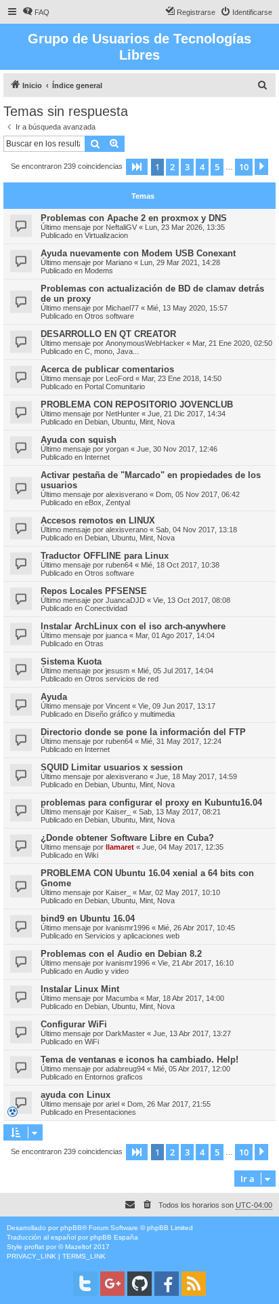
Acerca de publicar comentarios (107, 369)
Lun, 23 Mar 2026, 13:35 (185, 227)
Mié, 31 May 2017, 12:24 (181, 741)
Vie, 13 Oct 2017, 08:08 (191, 600)
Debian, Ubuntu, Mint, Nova (130, 422)
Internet (97, 457)
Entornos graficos (114, 1077)
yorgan (117, 449)
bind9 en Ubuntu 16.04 (88, 918)
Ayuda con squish (78, 440)
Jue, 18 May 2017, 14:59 (196, 776)
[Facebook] (166, 1283)
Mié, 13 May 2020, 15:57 (187, 308)
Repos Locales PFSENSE (94, 591)
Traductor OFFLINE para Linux (105, 556)
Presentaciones (110, 1112)
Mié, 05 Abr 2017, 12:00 (191, 1069)
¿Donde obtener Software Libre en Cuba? (127, 838)
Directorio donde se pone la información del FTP (143, 732)
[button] (137, 167)
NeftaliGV (121, 227)
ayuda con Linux (75, 1095)
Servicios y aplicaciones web (132, 936)
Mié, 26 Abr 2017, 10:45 (196, 928)
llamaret (120, 847)
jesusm (117, 671)
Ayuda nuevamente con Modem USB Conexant (138, 253)
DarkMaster (125, 1033)
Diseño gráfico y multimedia (130, 714)
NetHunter (123, 414)
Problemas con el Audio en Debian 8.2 (121, 954)
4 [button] (202, 167)
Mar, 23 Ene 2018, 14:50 (181, 378)
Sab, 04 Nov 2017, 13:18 (196, 530)
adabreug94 (125, 1069)
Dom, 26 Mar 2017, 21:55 (169, 1104)
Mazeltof (78, 1246)
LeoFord (119, 378)
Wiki (91, 855)
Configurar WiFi (74, 1024)
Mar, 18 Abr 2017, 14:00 (185, 998)
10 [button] (244, 167)
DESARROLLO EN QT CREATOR (108, 334)
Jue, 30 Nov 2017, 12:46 (177, 449)
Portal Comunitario (115, 386)
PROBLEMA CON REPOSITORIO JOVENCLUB (137, 404)
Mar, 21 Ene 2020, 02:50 (232, 343)
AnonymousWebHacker (145, 343)
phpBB (71, 1227)
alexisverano (127, 494)
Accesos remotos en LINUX (98, 520)
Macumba (122, 998)
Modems (99, 270)
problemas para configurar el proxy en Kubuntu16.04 (151, 802)
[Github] (139, 1283)
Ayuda (54, 697)
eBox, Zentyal (107, 502)
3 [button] (187, 167)
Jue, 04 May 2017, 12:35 (182, 847)
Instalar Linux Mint (80, 989)
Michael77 (122, 308)
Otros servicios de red (121, 679)
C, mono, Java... (112, 351)
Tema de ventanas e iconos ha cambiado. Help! (139, 1059)
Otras (94, 643)
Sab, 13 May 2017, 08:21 (180, 812)
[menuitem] (35, 12)
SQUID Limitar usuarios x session (112, 767)
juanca (116, 635)
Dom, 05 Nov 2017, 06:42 (198, 494)
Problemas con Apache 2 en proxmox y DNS (134, 218)
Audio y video (107, 971)
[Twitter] (85, 1283)
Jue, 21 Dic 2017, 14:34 (187, 414)
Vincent (118, 706)
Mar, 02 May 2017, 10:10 (179, 892)
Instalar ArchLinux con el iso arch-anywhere (133, 626)
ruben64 (119, 565)
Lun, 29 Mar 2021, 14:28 (180, 262)
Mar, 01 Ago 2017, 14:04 (175, 635)
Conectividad (106, 608)
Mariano (119, 262)
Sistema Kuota (71, 661)
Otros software (109, 316)
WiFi (92, 1042)
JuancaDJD (125, 600)
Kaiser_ (118, 812)
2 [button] (172, 167)
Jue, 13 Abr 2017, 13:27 (192, 1033)
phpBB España (114, 1237)
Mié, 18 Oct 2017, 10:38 (180, 565)
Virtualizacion (106, 235)
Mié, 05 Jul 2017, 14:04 (175, 671)
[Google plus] (112, 1283)
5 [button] (217, 167)
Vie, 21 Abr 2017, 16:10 (196, 963)
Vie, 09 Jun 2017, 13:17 (176, 706)
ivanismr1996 (128, 928)
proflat (34, 1246)
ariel (112, 1104)
